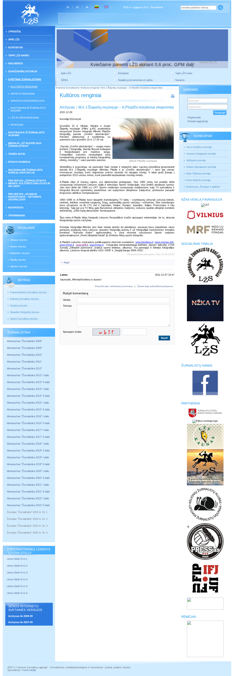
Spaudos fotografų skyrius (24, 312)
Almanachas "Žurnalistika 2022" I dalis (28, 498)
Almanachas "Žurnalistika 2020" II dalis (28, 478)
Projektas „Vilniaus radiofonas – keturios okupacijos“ (24, 197)
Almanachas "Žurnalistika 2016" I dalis (28, 416)
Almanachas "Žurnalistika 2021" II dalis (28, 491)
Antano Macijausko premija (201, 167)
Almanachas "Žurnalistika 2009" (24, 348)
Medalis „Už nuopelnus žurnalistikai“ (24, 144)
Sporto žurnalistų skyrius (24, 318)
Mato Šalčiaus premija (198, 173)
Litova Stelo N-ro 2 (17, 565)
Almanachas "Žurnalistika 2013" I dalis (28, 375)
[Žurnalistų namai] (205, 395)
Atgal (66, 262)
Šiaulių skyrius (18, 259)
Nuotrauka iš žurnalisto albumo (28, 109)
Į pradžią (14, 31)
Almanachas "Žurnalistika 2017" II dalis (29, 436)
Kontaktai (15, 47)
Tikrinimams (16, 215)
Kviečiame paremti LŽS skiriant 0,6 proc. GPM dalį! (142, 64)
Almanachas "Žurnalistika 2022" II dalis (28, 505)
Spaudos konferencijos (28, 100)
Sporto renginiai (23, 93)
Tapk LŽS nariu (18, 55)
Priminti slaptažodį (197, 121)
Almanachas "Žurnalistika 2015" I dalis (28, 402)
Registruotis (194, 117)
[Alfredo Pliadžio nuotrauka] (143, 138)
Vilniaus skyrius (18, 239)
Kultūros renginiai (24, 86)
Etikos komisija (19, 162)
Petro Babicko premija (198, 180)
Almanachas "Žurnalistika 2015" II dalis (28, 409)
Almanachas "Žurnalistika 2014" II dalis (28, 395)
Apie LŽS (13, 39)
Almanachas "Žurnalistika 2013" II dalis (28, 382)
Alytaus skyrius (18, 266)
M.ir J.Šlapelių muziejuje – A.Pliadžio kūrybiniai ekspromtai (131, 87)
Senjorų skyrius (18, 305)
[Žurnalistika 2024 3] (7, 529)
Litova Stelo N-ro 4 (17, 579)
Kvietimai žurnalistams (24, 79)
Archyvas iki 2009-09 (20, 616)
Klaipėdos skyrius (20, 253)
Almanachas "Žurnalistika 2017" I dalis (28, 430)
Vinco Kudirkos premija (199, 147)
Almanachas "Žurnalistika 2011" (24, 361)
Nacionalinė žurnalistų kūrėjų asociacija (25, 171)
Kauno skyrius (18, 246)
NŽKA (64, 80)
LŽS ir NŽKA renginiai (25, 117)
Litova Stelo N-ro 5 (17, 586)
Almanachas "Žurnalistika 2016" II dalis (28, 423)
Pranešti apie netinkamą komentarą (114, 286)
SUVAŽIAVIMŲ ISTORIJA (22, 71)
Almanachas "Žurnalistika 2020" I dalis (28, 471)
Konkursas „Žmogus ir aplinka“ (203, 186)
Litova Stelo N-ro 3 (17, 572)
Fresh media (29, 670)
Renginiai (17, 124)
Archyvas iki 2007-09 (20, 622)
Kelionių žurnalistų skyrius (24, 299)
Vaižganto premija (196, 160)
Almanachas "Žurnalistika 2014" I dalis (28, 389)
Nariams (180, 80)
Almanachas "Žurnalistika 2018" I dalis (28, 443)
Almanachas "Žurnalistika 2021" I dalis (28, 484)
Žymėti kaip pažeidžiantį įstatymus (155, 286)
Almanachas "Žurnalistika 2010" (24, 354)
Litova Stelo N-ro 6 (17, 593)
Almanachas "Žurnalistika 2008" (24, 341)
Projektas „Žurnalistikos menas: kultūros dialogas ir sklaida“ (29, 183)
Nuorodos (15, 207)
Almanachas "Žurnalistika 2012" (25, 368)
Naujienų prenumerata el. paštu (135, 80)
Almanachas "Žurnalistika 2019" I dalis (28, 457)
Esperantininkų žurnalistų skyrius (28, 292)
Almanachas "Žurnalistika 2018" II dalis (28, 450)
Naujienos (15, 63)
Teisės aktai (16, 154)
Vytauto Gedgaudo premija (201, 153)
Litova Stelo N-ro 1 (17, 558)
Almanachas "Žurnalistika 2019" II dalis (28, 464)
